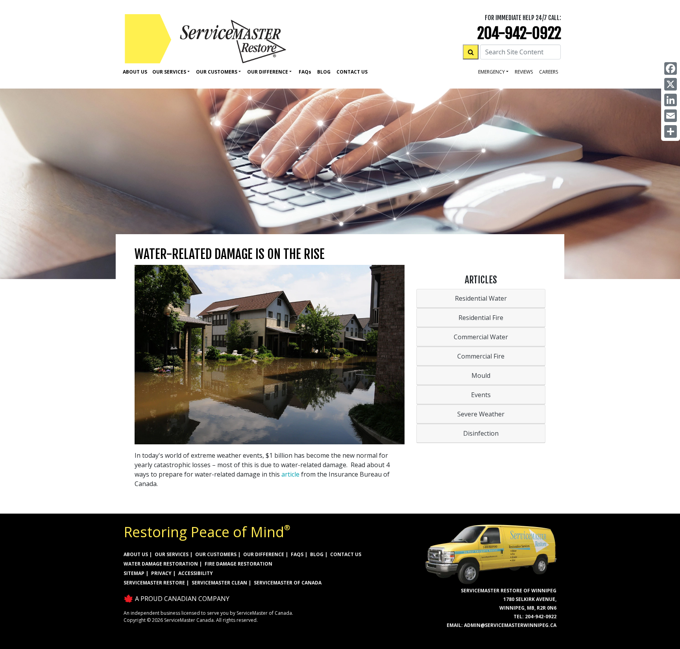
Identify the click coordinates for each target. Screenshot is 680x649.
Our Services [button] (169, 71)
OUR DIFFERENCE (263, 554)
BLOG (316, 554)
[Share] (670, 131)
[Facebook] (670, 68)
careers (548, 71)
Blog (324, 71)
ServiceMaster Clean (219, 582)
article (290, 474)
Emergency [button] (491, 71)
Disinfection (481, 433)
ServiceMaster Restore (154, 582)
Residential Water (481, 298)
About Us (135, 71)
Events (481, 394)
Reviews (524, 71)
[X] (670, 84)
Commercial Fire (480, 356)
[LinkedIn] (670, 100)
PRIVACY (161, 573)
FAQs (297, 554)
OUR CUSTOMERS (216, 554)
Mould (480, 375)
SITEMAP (134, 573)
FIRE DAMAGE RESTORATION (238, 563)
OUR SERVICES (171, 554)
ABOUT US (136, 554)
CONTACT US (345, 554)
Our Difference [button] (267, 71)
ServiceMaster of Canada (288, 582)
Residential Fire (480, 317)
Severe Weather (480, 414)
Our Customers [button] (216, 71)
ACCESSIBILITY (195, 573)
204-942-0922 (519, 33)
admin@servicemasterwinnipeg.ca (510, 625)
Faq (305, 71)
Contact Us (352, 71)
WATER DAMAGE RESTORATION (161, 563)
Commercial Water (481, 337)
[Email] (670, 116)
